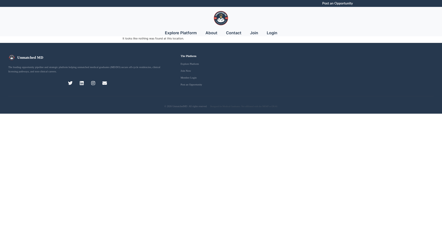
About (211, 33)
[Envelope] (104, 83)
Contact (233, 33)
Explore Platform (181, 33)
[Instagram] (93, 83)
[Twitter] (70, 83)
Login (272, 33)
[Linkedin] (82, 83)
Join (254, 33)
